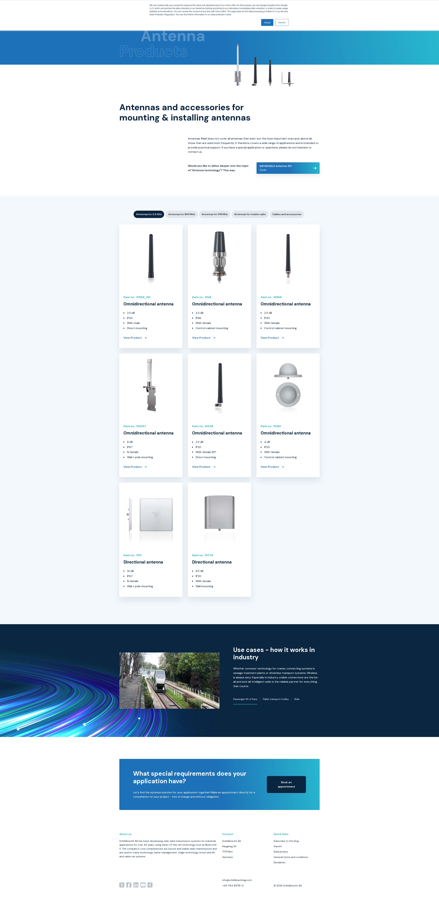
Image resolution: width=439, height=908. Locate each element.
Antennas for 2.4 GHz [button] (149, 214)
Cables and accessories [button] (286, 214)
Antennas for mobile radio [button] (250, 214)
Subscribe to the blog (286, 841)
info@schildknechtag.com (237, 880)
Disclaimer (280, 862)
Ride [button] (296, 699)
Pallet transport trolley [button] (276, 699)
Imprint (278, 846)
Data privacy (281, 851)
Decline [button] (282, 22)
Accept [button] (267, 22)
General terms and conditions (291, 857)
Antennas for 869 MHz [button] (181, 214)
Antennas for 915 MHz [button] (215, 214)
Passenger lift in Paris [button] (245, 699)
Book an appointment (286, 784)
